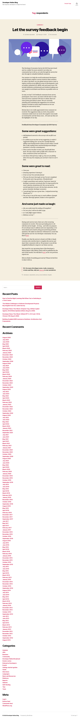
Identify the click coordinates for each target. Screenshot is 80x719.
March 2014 (6, 601)
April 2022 (5, 424)
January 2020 (6, 473)
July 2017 (5, 521)
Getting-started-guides (9, 667)
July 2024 (5, 365)
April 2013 (5, 623)
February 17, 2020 (42, 34)
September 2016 (7, 538)
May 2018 (5, 508)
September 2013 (7, 614)
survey (37, 274)
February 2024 (7, 376)
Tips (3, 687)
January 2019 (6, 497)
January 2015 (6, 579)
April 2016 (5, 549)
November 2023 (7, 383)
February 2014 (7, 603)
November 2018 (7, 499)
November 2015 (7, 560)
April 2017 (5, 525)
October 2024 (6, 359)
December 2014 (7, 582)
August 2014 (6, 590)
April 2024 (5, 372)
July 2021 (5, 435)
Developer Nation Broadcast (11, 659)
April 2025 (5, 346)
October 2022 (6, 411)
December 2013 (7, 607)
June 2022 (5, 419)
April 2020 (5, 467)
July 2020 (5, 461)
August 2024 (6, 363)
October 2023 (6, 385)
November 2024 (7, 357)
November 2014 (7, 584)
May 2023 (5, 396)
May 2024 (5, 370)
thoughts (50, 274)
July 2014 (5, 592)
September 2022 (7, 413)
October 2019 (6, 480)
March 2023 (6, 400)
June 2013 (5, 618)
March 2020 (6, 469)
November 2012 (7, 633)
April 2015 (5, 573)
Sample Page (67, 3)
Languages (6, 674)
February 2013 (7, 627)
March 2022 (6, 426)
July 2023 (5, 391)
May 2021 (5, 439)
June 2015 (5, 569)
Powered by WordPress (26, 715)
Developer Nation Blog (10, 2)
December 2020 (7, 450)
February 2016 (7, 553)
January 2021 (6, 448)
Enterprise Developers (9, 663)
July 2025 (5, 340)
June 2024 (5, 368)
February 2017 (7, 527)
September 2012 (7, 638)
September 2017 (7, 519)
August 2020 (6, 458)
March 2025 (6, 348)
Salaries (5, 682)
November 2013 (7, 610)
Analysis (5, 650)
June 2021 (5, 437)
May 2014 (5, 597)
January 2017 (6, 530)
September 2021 (7, 432)
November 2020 (7, 452)
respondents (32, 274)
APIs (3, 652)
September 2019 (7, 482)
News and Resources (9, 676)
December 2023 (7, 381)
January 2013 (6, 629)
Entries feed (6, 701)
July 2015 (5, 566)
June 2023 (5, 394)
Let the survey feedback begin (40, 29)
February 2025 (7, 350)
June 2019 (5, 486)
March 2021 (6, 443)
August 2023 (6, 389)
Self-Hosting (6, 685)
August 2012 (6, 640)
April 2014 (5, 599)
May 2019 (5, 489)
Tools (4, 689)
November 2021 (7, 430)
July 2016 (5, 543)
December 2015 (7, 558)
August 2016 (6, 540)
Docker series (6, 661)
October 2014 (6, 586)
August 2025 (6, 337)
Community (40, 24)
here (44, 252)
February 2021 (7, 445)
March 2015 (6, 575)
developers (26, 274)
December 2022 (7, 406)
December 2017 (7, 515)
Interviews (5, 672)
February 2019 (7, 495)
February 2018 (7, 512)
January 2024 (6, 378)
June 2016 (5, 545)
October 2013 (6, 612)
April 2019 (5, 491)
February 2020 (7, 471)
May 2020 (5, 465)
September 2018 (7, 504)
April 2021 (5, 441)
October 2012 (6, 636)
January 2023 (6, 404)
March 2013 (6, 625)
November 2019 (7, 478)
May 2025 (5, 344)
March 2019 (6, 493)
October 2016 (6, 536)
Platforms (5, 678)
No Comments (53, 34)
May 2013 (5, 620)
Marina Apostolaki (30, 34)
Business (5, 654)
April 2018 (5, 510)
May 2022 (5, 422)
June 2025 (5, 342)
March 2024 (6, 374)
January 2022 (6, 428)
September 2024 (7, 361)
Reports (5, 680)
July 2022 (5, 417)
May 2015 (5, 571)
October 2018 (6, 502)
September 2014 (7, 588)
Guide (4, 669)
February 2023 (7, 402)
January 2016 (6, 556)
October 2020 (6, 454)
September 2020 (7, 456)
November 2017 (7, 517)
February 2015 (7, 577)
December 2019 (7, 476)
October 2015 (6, 562)
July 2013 (5, 616)
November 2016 (7, 534)
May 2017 (5, 523)
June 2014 (5, 594)
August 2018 (6, 506)
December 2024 (7, 355)
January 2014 (6, 605)
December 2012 (7, 631)
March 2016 (6, 551)
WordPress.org (7, 705)
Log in (4, 699)
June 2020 (5, 463)
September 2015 (7, 564)
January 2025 (6, 352)
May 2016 (5, 547)
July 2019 (5, 484)
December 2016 (7, 532)
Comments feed (7, 703)
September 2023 (7, 387)
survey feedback (43, 274)
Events (4, 665)
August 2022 (6, 415)
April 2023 (5, 398)
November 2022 (7, 409)
